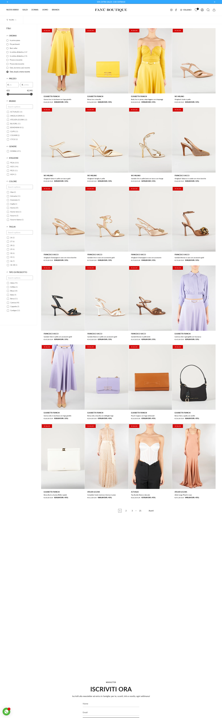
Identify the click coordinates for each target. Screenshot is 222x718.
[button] (12, 10)
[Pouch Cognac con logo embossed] (150, 377)
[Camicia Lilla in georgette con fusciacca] (194, 298)
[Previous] (7, 2)
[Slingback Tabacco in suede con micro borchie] (194, 140)
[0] (196, 10)
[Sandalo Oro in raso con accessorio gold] (106, 219)
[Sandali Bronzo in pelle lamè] (150, 298)
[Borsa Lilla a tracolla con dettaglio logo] (106, 377)
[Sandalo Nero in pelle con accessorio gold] (63, 298)
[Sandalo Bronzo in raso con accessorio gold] (194, 219)
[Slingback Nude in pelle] (194, 60)
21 (140, 511)
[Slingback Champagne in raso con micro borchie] (63, 219)
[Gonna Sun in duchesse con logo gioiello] (63, 60)
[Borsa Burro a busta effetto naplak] (63, 456)
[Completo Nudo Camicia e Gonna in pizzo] (106, 456)
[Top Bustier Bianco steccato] (150, 456)
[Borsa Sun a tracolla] (106, 60)
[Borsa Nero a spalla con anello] (194, 377)
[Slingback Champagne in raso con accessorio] (150, 219)
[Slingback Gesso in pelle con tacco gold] (63, 140)
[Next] (214, 2)
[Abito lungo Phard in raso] (194, 456)
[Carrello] (214, 10)
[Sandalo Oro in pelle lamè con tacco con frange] (150, 140)
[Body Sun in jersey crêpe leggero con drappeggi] (150, 60)
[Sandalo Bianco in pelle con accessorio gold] (106, 298)
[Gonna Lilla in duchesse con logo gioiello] (63, 377)
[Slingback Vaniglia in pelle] (106, 140)
